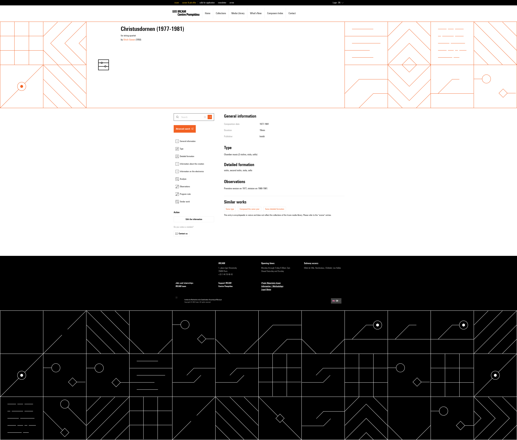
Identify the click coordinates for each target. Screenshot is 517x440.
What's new (256, 13)
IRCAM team (181, 286)
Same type (230, 209)
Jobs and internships (184, 283)
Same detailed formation (274, 209)
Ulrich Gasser (129, 39)
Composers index (275, 13)
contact (292, 13)
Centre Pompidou (225, 286)
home (207, 13)
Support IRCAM (224, 283)
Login (335, 2)
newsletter (222, 2)
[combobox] (194, 117)
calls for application (207, 2)
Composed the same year (249, 209)
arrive (232, 2)
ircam (176, 2)
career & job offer (189, 2)
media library (237, 13)
